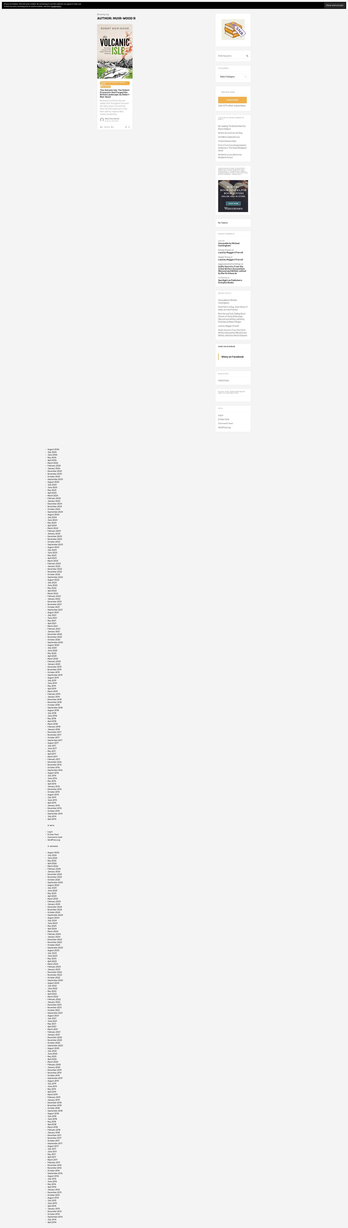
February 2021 (54, 629)
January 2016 (54, 786)
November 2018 (55, 702)
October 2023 (54, 542)
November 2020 (55, 637)
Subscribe (232, 100)
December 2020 (55, 634)
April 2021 (52, 623)
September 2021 (55, 610)
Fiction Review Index (227, 141)
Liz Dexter (222, 278)
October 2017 (54, 737)
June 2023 (52, 553)
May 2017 (52, 751)
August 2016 (53, 773)
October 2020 (54, 640)
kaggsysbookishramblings (229, 264)
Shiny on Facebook (226, 346)
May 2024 (52, 523)
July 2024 (52, 517)
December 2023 (55, 536)
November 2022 (55, 572)
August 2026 (53, 449)
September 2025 (55, 479)
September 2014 (55, 814)
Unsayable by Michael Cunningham (229, 244)
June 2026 (52, 455)
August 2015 (53, 795)
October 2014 (54, 811)
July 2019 (52, 680)
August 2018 (53, 710)
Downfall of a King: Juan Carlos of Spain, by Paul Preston (233, 308)
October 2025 (54, 476)
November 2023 (55, 539)
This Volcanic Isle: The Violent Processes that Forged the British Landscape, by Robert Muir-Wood (114, 93)
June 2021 (52, 618)
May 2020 (52, 653)
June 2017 (52, 748)
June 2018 (52, 716)
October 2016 (54, 767)
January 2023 (54, 566)
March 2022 (53, 593)
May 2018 (52, 718)
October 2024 (54, 509)
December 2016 (55, 762)
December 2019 (55, 667)
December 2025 (55, 471)
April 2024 (52, 525)
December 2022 (55, 569)
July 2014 (52, 816)
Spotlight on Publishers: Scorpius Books (230, 281)
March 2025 (53, 496)
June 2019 (52, 683)
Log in (220, 415)
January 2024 (54, 534)
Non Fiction (105, 87)
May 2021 (52, 621)
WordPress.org (224, 427)
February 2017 (54, 759)
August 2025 (53, 482)
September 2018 (55, 708)
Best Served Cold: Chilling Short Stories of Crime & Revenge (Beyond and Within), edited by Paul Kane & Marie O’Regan (232, 318)
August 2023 (53, 547)
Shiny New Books (112, 118)
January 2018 (54, 729)
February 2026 (54, 466)
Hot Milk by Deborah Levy (229, 137)
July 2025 (52, 485)
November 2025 (55, 474)
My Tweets (223, 223)
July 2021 (52, 615)
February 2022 (54, 596)
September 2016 (55, 770)
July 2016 (52, 776)
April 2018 (52, 721)
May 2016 (52, 781)
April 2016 (52, 784)
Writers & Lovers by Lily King (230, 133)
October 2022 (54, 574)
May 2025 (52, 490)
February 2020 (54, 661)
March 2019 (53, 691)
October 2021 (54, 607)
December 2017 (54, 732)
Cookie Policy (56, 6)
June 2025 (52, 487)
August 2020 (53, 645)
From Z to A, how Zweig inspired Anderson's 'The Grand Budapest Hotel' (232, 148)
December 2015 (55, 789)
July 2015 (52, 797)
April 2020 (52, 656)
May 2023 (52, 555)
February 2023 (54, 563)
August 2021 (53, 612)
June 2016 (52, 778)
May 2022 (52, 588)
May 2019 (52, 686)
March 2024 (53, 528)
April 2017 (52, 754)
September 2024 (55, 512)
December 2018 (55, 699)
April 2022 (52, 591)
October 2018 (54, 705)
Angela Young (224, 257)
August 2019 (53, 678)
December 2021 (55, 602)
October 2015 (54, 792)
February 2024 (54, 531)
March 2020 (53, 659)
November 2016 (55, 765)
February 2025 (54, 498)
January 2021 (54, 631)
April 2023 (52, 558)
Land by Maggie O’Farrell (230, 252)
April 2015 (52, 803)
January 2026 (54, 468)
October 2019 (54, 672)
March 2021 (53, 626)
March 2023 (53, 561)
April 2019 (52, 689)
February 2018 (54, 727)
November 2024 (55, 506)
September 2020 (55, 642)
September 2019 (55, 675)
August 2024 (53, 515)
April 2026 (52, 460)
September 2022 (55, 577)
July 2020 (52, 648)
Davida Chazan (224, 250)
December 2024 (55, 504)
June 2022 (52, 585)
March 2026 (53, 463)
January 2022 (54, 599)
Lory (220, 241)
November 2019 (55, 670)
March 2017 (53, 757)
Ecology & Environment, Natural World (113, 83)
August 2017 (53, 743)
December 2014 (55, 808)
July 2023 (52, 550)
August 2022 (53, 580)
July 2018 (52, 713)
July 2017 (52, 746)
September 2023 (55, 544)
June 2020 (52, 650)
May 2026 (52, 457)
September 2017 (55, 740)
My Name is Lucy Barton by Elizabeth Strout (230, 156)
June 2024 (52, 520)
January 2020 (54, 664)
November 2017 (54, 735)
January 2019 (54, 697)
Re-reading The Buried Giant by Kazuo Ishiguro (232, 127)
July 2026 (52, 452)
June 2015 (52, 800)
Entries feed (223, 419)
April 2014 (52, 819)
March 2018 (53, 724)
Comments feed (225, 423)
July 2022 (52, 583)
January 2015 (54, 805)
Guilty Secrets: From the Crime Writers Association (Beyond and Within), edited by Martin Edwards (232, 269)
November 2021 (55, 604)
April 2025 (52, 493)
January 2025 (54, 501)
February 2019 (54, 694)
